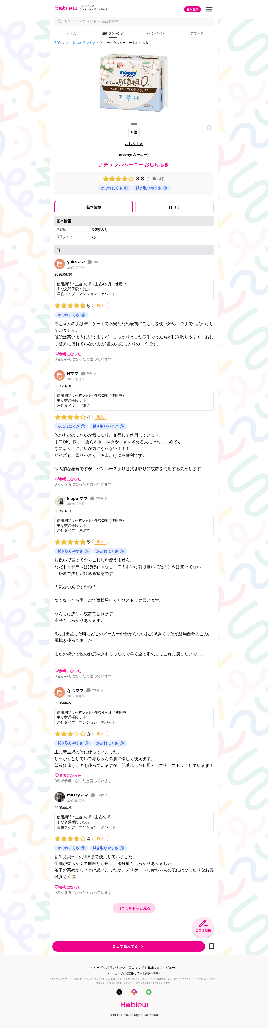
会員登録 (192, 9)
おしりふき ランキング (82, 42)
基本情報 (93, 206)
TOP (57, 42)
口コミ (174, 206)
